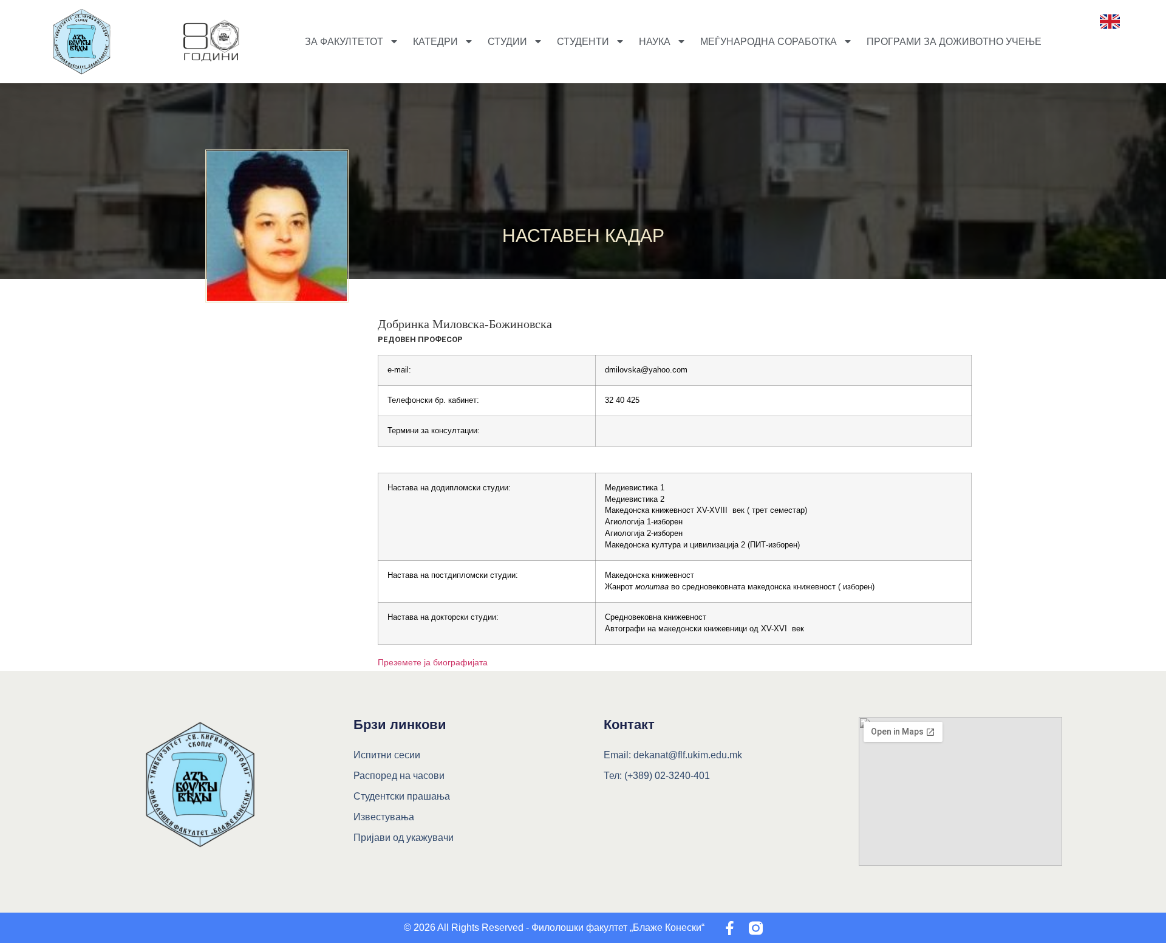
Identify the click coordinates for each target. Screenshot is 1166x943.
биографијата (460, 662)
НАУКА (654, 41)
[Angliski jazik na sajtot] (1110, 22)
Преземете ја (405, 662)
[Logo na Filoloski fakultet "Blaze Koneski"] (211, 41)
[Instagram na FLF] (756, 928)
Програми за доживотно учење (954, 41)
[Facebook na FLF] (730, 928)
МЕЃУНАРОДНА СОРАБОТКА (768, 41)
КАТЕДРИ (435, 41)
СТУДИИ (507, 41)
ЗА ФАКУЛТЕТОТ (344, 41)
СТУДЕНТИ (583, 41)
